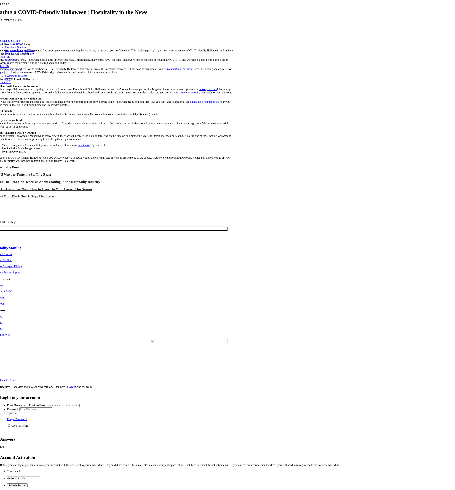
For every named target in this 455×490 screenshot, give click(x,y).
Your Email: (14, 471)
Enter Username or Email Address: (26, 405)
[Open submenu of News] (6, 73)
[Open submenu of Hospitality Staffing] (21, 41)
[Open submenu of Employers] (11, 57)
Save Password (19, 425)
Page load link (8, 380)
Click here (190, 465)
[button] (227, 447)
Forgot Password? (17, 419)
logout (72, 386)
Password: (13, 409)
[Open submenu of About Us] (10, 67)
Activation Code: (16, 477)
